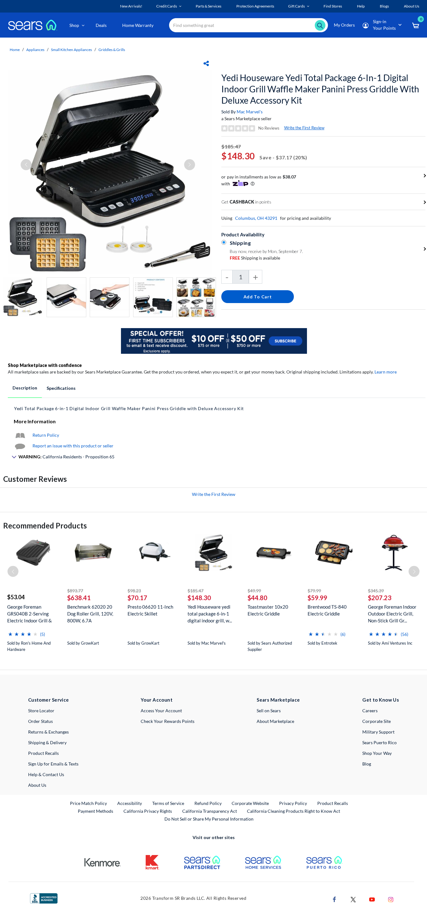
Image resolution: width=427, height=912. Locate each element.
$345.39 (376, 590)
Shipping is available (255, 257)
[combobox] (248, 25)
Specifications (61, 388)
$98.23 (134, 590)
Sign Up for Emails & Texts (53, 763)
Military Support (378, 731)
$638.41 (79, 597)
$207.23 (379, 597)
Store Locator (41, 710)
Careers (370, 710)
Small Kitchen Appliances (71, 49)
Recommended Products (45, 525)
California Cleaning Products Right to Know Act (293, 811)
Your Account (157, 700)
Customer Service (48, 700)
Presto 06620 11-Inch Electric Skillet (150, 610)
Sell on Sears (269, 710)
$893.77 (75, 590)
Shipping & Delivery (47, 742)
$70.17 (137, 597)
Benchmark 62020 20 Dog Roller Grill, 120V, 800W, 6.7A (90, 613)
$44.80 (257, 597)
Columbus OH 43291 (256, 218)
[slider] (22, 631)
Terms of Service (168, 803)
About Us (37, 785)
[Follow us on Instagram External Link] (390, 899)
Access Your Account (161, 710)
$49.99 (254, 590)
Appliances (35, 49)
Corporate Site (376, 721)
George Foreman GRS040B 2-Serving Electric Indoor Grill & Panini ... (29, 614)
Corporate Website (250, 803)
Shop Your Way (377, 753)
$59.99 (317, 597)
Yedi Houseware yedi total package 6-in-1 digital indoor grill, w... (210, 613)
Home (15, 49)
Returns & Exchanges (48, 731)
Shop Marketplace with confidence (45, 365)
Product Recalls (43, 753)
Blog (366, 763)
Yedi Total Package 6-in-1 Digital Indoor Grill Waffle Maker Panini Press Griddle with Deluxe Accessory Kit (129, 408)
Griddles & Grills (111, 49)
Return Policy (46, 435)
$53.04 (15, 597)
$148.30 (199, 597)
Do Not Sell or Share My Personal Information (209, 819)
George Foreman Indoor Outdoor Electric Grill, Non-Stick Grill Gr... (392, 613)
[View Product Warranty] (20, 435)
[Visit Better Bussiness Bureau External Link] (44, 897)
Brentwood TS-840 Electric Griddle (327, 610)
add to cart (258, 296)
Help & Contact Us (46, 774)
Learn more (385, 371)
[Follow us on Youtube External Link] (372, 899)
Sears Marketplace (278, 700)
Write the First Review (304, 127)
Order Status (40, 721)
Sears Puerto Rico (379, 742)
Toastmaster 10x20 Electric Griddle (268, 610)
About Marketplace (275, 721)
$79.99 (314, 590)
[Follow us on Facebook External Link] (334, 899)
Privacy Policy (293, 803)
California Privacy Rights (147, 811)
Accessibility (129, 803)
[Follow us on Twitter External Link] (353, 899)
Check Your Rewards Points (167, 721)
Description (25, 387)
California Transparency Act (209, 811)
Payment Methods (95, 811)
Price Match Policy (88, 803)
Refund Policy (208, 803)
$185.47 (195, 590)
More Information (35, 421)
